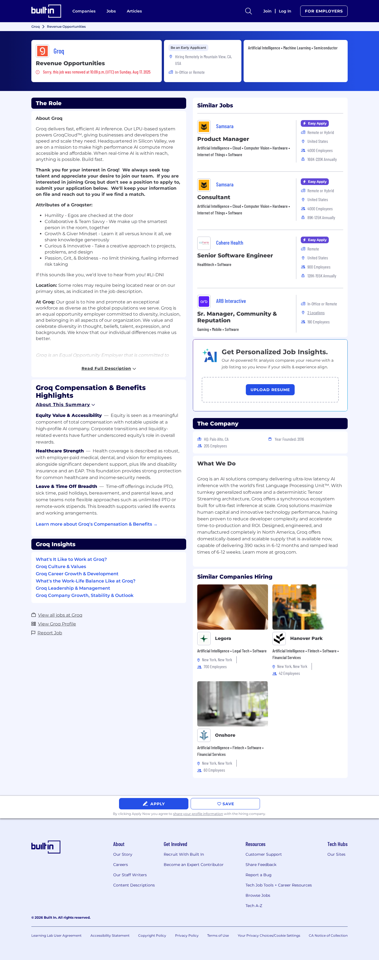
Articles (134, 11)
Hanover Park (306, 638)
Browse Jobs (258, 895)
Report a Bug (259, 874)
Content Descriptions (134, 885)
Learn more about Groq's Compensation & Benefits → (97, 524)
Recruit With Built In (184, 854)
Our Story (122, 854)
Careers (120, 864)
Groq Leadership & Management (73, 588)
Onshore (225, 735)
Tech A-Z (254, 905)
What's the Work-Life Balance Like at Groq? (85, 581)
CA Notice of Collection (328, 935)
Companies (83, 11)
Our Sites (336, 854)
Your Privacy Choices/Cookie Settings (269, 935)
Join (267, 11)
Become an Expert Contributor (194, 864)
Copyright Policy (152, 935)
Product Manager (223, 139)
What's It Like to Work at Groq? (71, 559)
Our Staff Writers (130, 874)
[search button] (248, 11)
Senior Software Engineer (235, 255)
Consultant (213, 197)
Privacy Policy (187, 935)
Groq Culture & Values (61, 566)
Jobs (111, 11)
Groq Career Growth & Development (77, 573)
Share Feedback (261, 864)
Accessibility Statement (110, 935)
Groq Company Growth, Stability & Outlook (84, 595)
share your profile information (198, 814)
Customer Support (264, 854)
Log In (285, 11)
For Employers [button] (324, 11)
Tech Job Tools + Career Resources (279, 885)
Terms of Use (218, 935)
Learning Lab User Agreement (56, 935)
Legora (223, 638)
